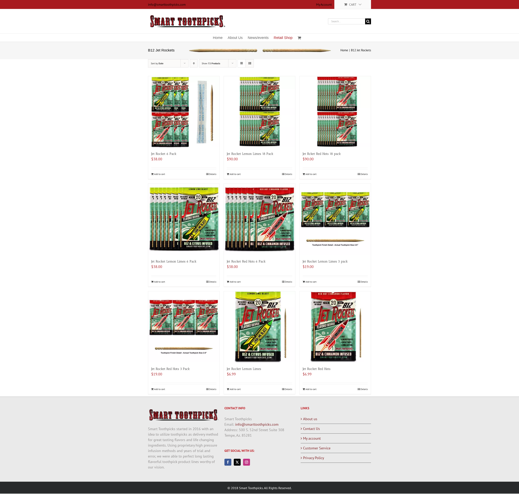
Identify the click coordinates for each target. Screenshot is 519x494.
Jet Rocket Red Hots (316, 369)
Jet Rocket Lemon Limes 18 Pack (250, 154)
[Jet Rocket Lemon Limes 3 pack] (335, 219)
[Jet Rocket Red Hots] (335, 326)
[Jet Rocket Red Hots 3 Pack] (183, 326)
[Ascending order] (194, 63)
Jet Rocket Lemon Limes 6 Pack (173, 261)
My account (312, 438)
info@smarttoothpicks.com (167, 4)
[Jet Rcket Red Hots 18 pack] (335, 111)
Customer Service (316, 448)
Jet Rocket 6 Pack (163, 154)
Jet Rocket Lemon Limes (244, 369)
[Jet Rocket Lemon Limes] (259, 326)
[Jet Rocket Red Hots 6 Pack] (259, 219)
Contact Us (311, 428)
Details (212, 174)
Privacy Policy (313, 457)
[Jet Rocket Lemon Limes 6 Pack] (183, 219)
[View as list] (250, 63)
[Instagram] (246, 462)
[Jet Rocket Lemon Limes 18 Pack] (259, 111)
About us (310, 419)
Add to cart (159, 174)
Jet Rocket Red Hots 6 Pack (246, 261)
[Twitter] (237, 462)
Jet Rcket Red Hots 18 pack (322, 154)
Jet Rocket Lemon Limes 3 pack (325, 261)
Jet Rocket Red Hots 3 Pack (170, 369)
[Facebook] (227, 462)
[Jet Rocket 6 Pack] (183, 111)
